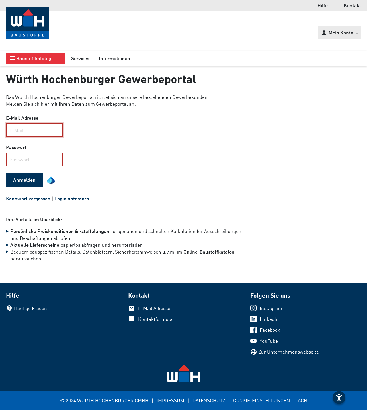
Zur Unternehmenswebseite (288, 352)
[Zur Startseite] (27, 23)
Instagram (271, 308)
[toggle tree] (35, 58)
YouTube (269, 341)
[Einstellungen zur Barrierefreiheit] (339, 397)
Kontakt (352, 5)
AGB (302, 400)
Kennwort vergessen (28, 198)
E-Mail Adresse (154, 308)
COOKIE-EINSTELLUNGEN (261, 400)
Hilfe (322, 5)
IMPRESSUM (170, 400)
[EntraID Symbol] (51, 180)
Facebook (270, 330)
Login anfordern (71, 198)
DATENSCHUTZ (208, 400)
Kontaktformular (156, 319)
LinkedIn (269, 319)
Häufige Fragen (30, 308)
